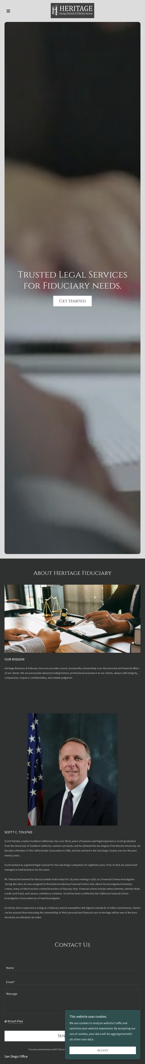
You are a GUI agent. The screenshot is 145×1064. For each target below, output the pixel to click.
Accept (102, 1050)
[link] (72, 10)
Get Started (72, 301)
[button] (15, 11)
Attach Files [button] (15, 1021)
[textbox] (72, 966)
